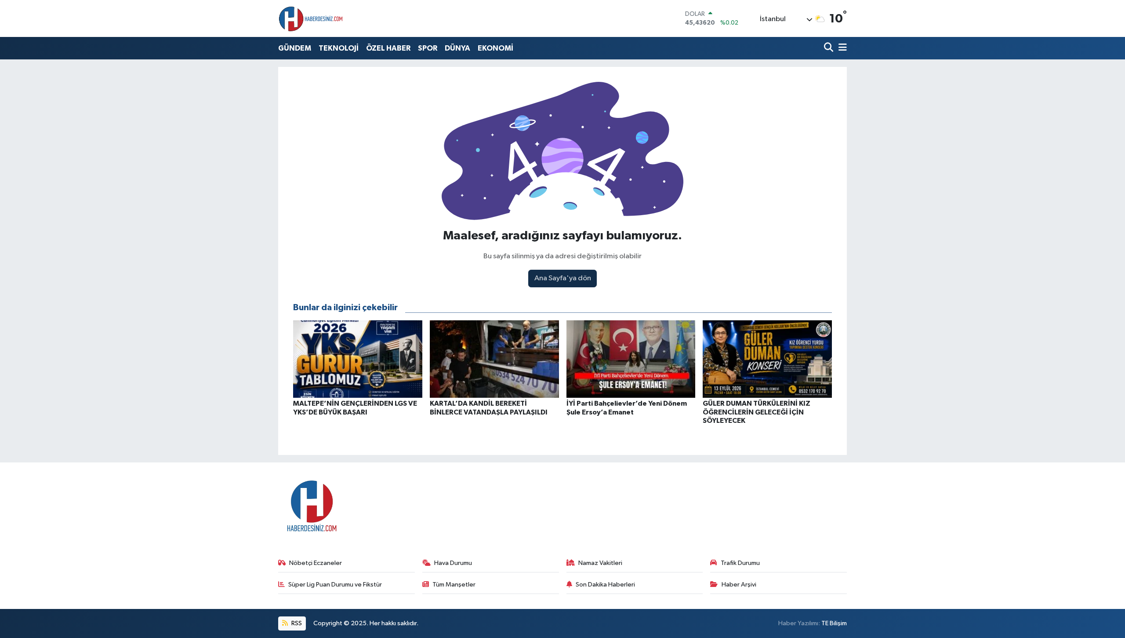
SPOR (427, 48)
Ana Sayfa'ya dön (562, 278)
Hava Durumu (453, 563)
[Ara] (829, 48)
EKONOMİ (495, 48)
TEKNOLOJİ (339, 48)
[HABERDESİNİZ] (311, 18)
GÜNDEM (294, 48)
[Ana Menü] (841, 48)
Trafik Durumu (740, 563)
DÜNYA (457, 48)
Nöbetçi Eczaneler (315, 563)
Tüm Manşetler (453, 584)
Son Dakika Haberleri (605, 584)
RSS (296, 623)
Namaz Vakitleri (600, 563)
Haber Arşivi (739, 584)
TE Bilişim (834, 623)
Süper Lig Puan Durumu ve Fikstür (335, 584)
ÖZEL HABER (388, 48)
